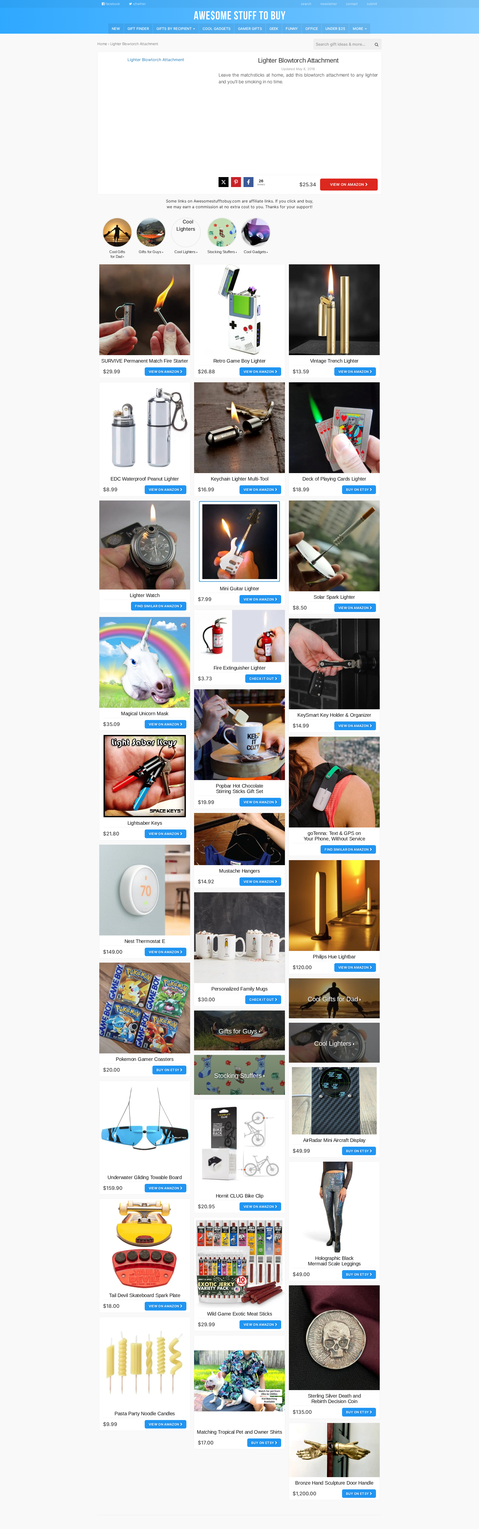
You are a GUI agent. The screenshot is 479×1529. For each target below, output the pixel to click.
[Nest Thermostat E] (144, 890)
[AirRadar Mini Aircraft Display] (334, 1100)
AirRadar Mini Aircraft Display (334, 1140)
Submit (372, 4)
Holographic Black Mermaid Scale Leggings (334, 1260)
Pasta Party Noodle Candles (145, 1413)
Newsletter (328, 4)
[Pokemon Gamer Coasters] (144, 1008)
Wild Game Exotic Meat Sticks (239, 1314)
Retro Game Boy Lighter (239, 361)
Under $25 (335, 28)
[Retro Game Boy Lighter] (239, 309)
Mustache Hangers (239, 871)
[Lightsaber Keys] (144, 776)
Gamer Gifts (250, 28)
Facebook (112, 4)
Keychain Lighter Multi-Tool (239, 479)
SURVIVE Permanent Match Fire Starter (144, 361)
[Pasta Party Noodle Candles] (144, 1362)
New (116, 28)
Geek (273, 28)
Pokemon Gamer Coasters (144, 1059)
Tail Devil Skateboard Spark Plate (144, 1295)
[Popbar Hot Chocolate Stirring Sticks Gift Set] (239, 734)
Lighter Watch (144, 595)
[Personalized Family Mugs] (239, 937)
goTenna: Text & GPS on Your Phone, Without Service (334, 835)
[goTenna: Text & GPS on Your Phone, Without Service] (334, 782)
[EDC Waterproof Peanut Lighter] (144, 427)
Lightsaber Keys (144, 823)
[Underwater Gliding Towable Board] (144, 1126)
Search (306, 4)
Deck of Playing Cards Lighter (334, 479)
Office (311, 28)
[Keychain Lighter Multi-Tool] (239, 427)
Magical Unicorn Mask (144, 713)
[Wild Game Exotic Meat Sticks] (239, 1262)
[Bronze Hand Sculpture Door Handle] (334, 1450)
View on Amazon (347, 185)
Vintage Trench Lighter (334, 361)
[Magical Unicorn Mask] (144, 662)
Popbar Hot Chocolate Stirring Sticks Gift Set (239, 788)
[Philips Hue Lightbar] (334, 905)
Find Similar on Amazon (157, 606)
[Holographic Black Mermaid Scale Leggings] (334, 1207)
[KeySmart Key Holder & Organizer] (334, 663)
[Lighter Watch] (144, 545)
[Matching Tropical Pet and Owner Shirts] (239, 1380)
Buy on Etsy (358, 490)
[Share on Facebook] (248, 182)
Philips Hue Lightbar (334, 956)
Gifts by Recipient (174, 28)
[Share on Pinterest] (236, 182)
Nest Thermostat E (144, 941)
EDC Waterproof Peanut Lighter (145, 479)
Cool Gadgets (217, 28)
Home (102, 44)
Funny (292, 28)
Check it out (262, 679)
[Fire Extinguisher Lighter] (239, 636)
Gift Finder (138, 28)
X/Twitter (139, 4)
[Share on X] (224, 182)
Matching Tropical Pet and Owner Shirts (239, 1432)
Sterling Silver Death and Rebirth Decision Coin (334, 1398)
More (358, 28)
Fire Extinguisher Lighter (240, 668)
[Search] (376, 44)
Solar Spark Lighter (334, 597)
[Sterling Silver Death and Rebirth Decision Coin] (334, 1337)
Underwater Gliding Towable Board (145, 1177)
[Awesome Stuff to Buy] (239, 14)
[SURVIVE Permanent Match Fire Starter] (144, 309)
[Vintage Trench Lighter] (334, 309)
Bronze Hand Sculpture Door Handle (334, 1483)
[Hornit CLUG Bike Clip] (239, 1144)
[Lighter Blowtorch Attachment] (154, 125)
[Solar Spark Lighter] (334, 546)
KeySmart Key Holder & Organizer (334, 715)
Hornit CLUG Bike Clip (239, 1196)
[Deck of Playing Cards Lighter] (334, 427)
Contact (352, 4)
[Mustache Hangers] (239, 839)
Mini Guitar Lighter (239, 588)
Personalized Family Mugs (239, 989)
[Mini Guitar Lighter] (239, 542)
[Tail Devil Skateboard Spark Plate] (144, 1244)
